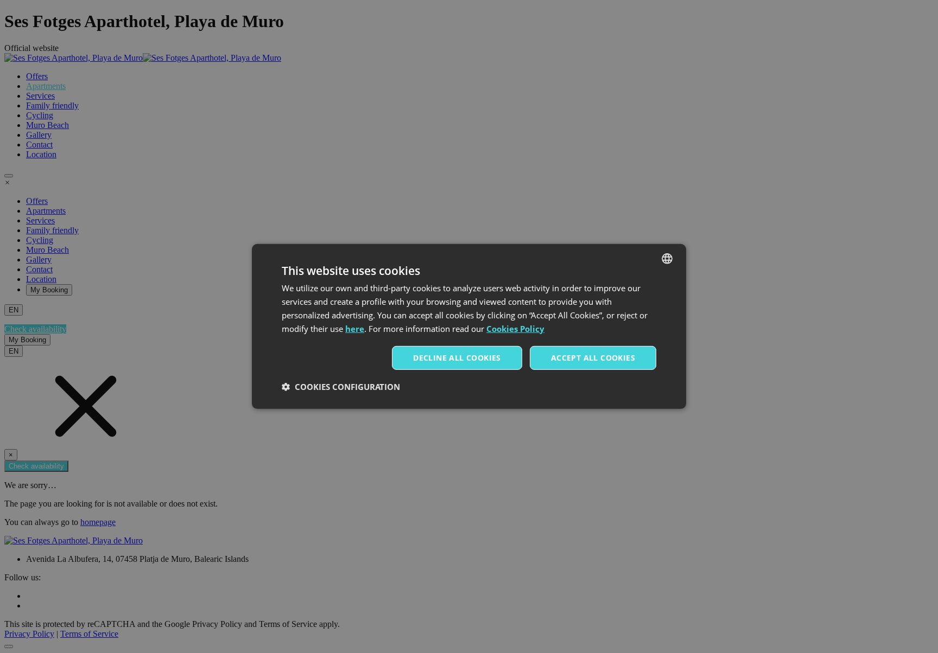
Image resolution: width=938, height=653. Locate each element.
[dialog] (469, 326)
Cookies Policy (515, 328)
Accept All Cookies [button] (593, 358)
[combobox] (667, 258)
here (354, 328)
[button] (341, 387)
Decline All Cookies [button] (457, 358)
